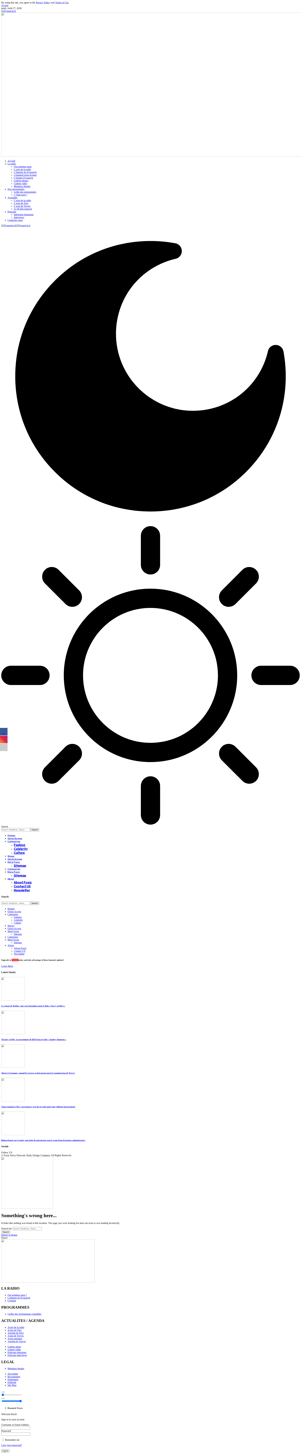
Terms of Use (62, 2)
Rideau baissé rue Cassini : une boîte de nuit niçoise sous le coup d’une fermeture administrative (43, 1140)
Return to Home (9, 1235)
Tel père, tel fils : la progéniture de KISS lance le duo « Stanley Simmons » (33, 1039)
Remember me (11, 1440)
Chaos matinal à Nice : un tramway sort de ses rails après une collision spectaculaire (38, 1107)
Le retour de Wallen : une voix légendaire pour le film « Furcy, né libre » (33, 1006)
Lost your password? (11, 1445)
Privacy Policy (43, 2)
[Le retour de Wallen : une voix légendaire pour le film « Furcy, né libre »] (13, 999)
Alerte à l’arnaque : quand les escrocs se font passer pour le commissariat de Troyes (38, 1073)
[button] (4, 5)
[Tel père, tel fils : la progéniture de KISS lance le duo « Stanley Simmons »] (13, 1033)
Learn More (7, 966)
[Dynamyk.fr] (15, 225)
